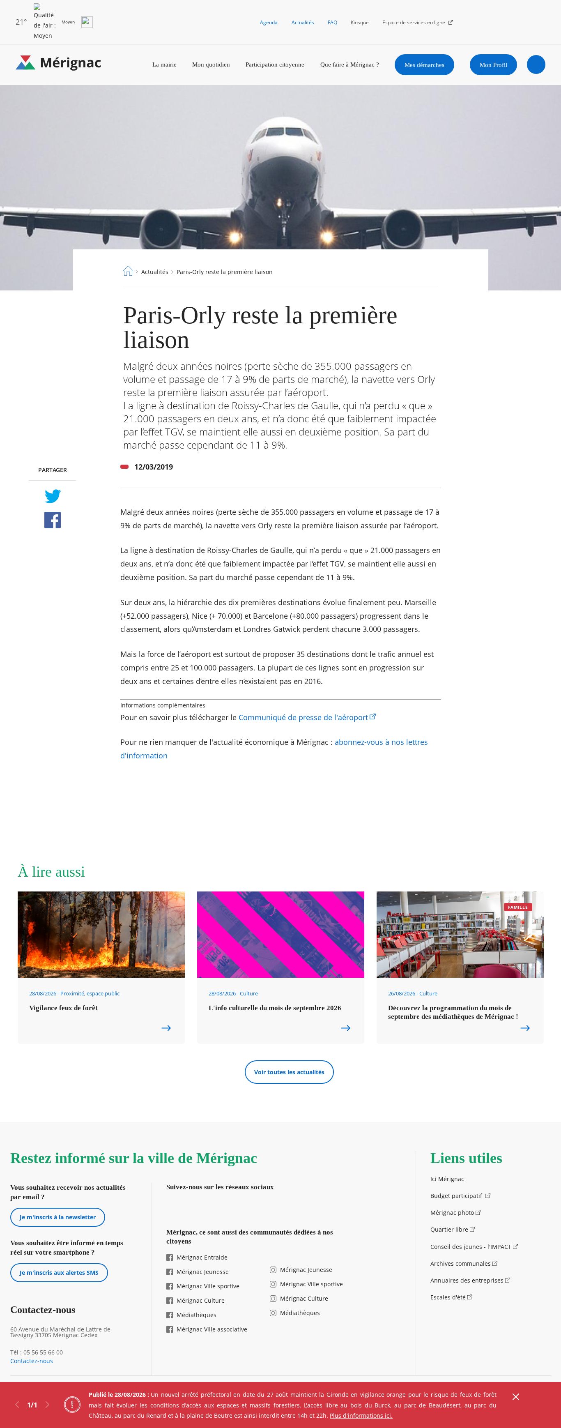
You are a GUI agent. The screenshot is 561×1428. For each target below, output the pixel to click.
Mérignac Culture (201, 1300)
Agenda (269, 22)
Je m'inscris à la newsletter (58, 1217)
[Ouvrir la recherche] (536, 64)
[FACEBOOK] (52, 520)
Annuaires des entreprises (467, 1280)
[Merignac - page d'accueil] (58, 64)
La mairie (164, 64)
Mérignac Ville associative (212, 1329)
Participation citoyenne (275, 64)
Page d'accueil (128, 271)
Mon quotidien (211, 64)
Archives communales (460, 1263)
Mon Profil (493, 64)
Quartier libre (449, 1229)
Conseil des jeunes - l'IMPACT (470, 1247)
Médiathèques (196, 1315)
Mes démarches (424, 64)
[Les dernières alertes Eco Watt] (87, 22)
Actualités (303, 22)
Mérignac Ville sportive (208, 1286)
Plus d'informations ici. (361, 1415)
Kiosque (360, 22)
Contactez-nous (31, 1361)
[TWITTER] (52, 496)
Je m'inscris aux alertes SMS (59, 1272)
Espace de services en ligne (413, 22)
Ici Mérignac (447, 1179)
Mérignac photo (452, 1212)
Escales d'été (448, 1297)
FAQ (332, 22)
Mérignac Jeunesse (203, 1272)
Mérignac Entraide (202, 1257)
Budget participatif (457, 1196)
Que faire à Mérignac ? (349, 64)
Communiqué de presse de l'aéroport (303, 717)
